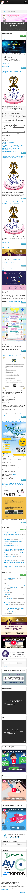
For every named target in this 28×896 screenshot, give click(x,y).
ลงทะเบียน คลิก (5, 66)
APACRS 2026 (5, 247)
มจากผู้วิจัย (16, 146)
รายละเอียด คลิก (6, 63)
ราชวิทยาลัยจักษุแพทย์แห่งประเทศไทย (14, 24)
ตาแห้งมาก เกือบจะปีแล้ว (9, 612)
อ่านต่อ (24, 68)
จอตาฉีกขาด (6, 582)
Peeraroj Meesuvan (15, 582)
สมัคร (19, 844)
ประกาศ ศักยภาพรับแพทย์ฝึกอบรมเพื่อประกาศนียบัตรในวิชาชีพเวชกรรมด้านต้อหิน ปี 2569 (13, 202)
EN (12, 891)
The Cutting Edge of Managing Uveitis (12, 541)
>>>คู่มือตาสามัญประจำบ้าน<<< (16, 301)
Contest (6, 143)
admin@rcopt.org (4, 889)
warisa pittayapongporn (16, 594)
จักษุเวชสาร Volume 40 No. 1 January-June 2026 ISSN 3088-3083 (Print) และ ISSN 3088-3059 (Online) (13, 485)
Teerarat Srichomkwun (8, 609)
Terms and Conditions (5, 891)
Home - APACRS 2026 (15, 260)
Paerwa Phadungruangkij (19, 598)
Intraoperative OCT (8, 560)
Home (4, 11)
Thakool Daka (21, 587)
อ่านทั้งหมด (23, 35)
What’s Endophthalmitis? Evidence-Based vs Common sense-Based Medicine (14, 533)
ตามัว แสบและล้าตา (8, 598)
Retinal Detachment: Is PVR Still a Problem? (14, 545)
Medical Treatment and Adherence (12, 566)
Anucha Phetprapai (20, 611)
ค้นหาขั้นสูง (4, 666)
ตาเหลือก (6, 604)
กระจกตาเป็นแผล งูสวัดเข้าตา (10, 578)
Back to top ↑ (23, 892)
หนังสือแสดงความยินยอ (8, 146)
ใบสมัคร (14, 474)
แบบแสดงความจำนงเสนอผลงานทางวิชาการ (13, 145)
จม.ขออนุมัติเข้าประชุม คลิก (8, 262)
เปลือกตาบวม (7, 602)
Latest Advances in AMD (9, 556)
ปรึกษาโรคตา (7, 594)
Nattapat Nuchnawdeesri (14, 604)
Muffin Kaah (13, 602)
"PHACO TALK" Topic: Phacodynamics (11, 306)
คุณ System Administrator (16, 539)
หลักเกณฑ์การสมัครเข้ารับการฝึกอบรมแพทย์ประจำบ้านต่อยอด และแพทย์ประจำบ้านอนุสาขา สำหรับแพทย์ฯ (13, 157)
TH (10, 891)
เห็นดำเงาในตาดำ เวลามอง (10, 591)
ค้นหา (19, 663)
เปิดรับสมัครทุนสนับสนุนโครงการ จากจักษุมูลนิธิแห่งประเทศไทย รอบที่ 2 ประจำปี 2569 (13, 354)
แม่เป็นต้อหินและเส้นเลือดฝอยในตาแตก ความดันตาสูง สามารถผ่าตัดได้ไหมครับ (14, 586)
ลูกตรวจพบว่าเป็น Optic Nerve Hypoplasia (13, 608)
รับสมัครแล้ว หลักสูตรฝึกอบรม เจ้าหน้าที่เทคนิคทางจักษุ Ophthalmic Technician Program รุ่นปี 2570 (13, 420)
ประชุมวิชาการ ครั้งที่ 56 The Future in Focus (12, 39)
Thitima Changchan (21, 591)
